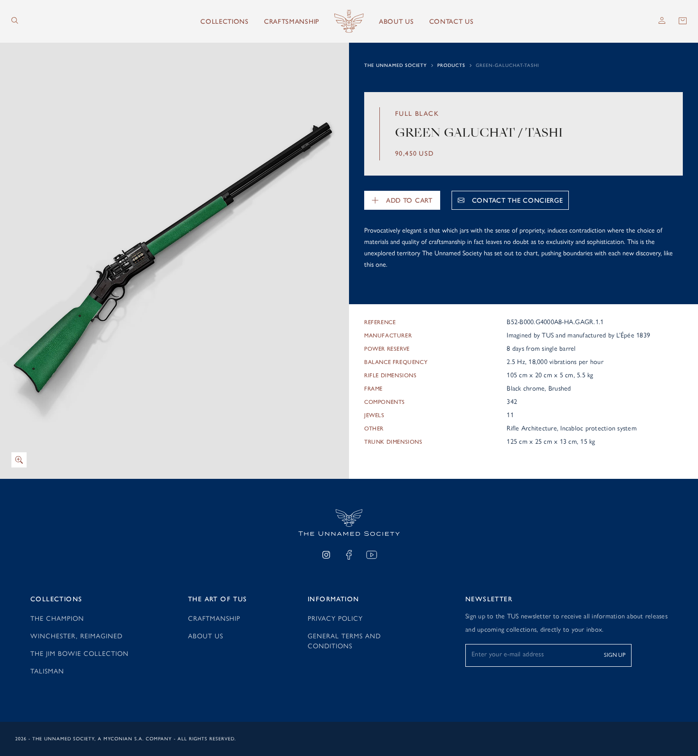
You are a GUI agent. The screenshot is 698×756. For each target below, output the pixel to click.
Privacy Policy (335, 619)
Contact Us (451, 22)
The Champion (57, 619)
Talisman (47, 671)
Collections (224, 22)
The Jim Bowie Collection (79, 654)
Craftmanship (214, 619)
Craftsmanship (291, 22)
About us (396, 22)
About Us (205, 636)
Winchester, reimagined (76, 636)
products (451, 65)
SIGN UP (614, 655)
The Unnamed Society (395, 65)
